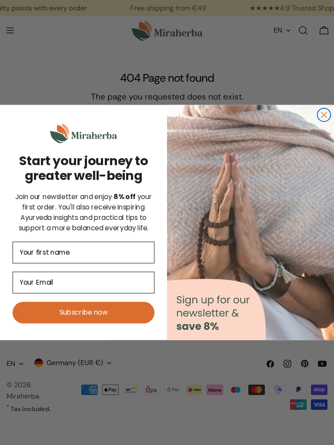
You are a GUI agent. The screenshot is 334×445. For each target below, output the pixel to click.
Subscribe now (83, 312)
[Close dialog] (324, 115)
